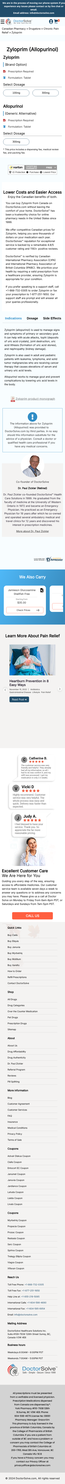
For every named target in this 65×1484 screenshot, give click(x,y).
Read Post (18, 699)
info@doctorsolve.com (42, 12)
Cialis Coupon (15, 1162)
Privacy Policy (15, 1133)
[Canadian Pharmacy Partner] (19, 21)
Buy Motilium (14, 959)
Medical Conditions (17, 1127)
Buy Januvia (14, 947)
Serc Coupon (14, 1244)
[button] (32, 170)
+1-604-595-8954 (35, 1308)
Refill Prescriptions (17, 977)
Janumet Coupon (16, 1174)
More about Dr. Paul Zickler (32, 531)
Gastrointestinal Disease (20, 692)
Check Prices (23, 610)
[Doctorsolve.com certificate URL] (48, 559)
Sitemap (12, 1029)
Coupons (13, 1148)
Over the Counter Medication (23, 1011)
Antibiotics (35, 689)
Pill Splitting (14, 1081)
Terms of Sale (15, 1139)
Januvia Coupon (16, 1180)
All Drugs (12, 999)
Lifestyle (36, 692)
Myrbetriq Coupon (17, 1220)
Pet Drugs (13, 1017)
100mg (16, 92)
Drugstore (35, 28)
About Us (12, 1045)
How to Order (14, 971)
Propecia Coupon (16, 1226)
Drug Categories (16, 1005)
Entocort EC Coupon (18, 1168)
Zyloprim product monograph (35, 398)
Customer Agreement (19, 1103)
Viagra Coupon (15, 1262)
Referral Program (16, 1069)
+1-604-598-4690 (36, 1302)
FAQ (10, 1115)
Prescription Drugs (17, 1023)
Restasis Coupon (16, 1238)
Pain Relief (46, 692)
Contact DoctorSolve (18, 983)
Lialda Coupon (15, 1198)
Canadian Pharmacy (14, 28)
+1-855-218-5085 (30, 1296)
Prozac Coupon (16, 1232)
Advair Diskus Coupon (19, 1156)
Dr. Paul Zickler (15, 1063)
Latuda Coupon (16, 1192)
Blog (10, 1097)
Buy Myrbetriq (15, 953)
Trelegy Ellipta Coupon (19, 1256)
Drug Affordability (17, 1051)
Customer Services (17, 1109)
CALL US (32, 916)
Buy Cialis (13, 935)
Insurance (13, 1121)
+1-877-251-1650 (31, 1290)
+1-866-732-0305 (16, 290)
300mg (46, 92)
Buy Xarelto (13, 965)
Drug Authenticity (17, 1057)
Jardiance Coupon (17, 1186)
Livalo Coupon (15, 1204)
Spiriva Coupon (15, 1250)
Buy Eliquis (13, 941)
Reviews (12, 1075)
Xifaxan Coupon (16, 1268)
